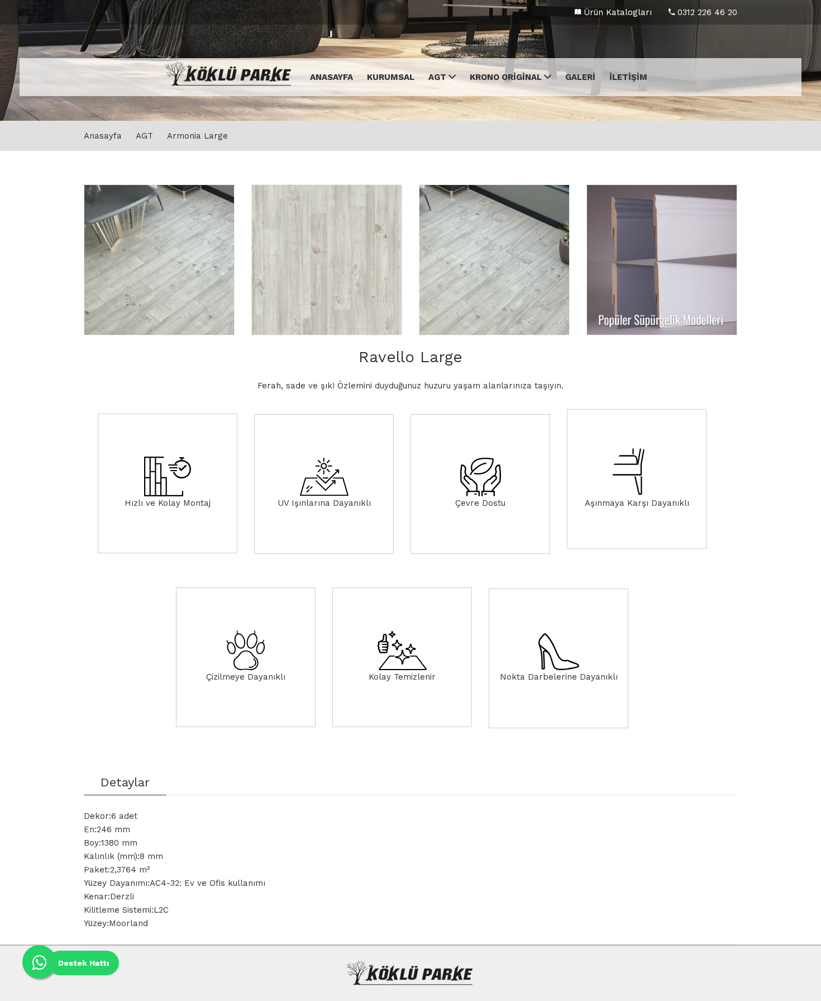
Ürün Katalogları (616, 12)
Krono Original (507, 77)
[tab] (125, 785)
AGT (438, 77)
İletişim (628, 77)
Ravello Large (410, 357)
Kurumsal (390, 77)
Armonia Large (197, 136)
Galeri (580, 77)
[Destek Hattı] (39, 962)
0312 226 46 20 (706, 12)
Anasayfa (331, 77)
